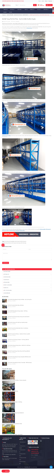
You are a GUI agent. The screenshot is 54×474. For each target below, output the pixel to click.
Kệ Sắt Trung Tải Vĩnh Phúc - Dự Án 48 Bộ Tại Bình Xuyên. (19, 19)
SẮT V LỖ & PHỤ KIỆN (7, 290)
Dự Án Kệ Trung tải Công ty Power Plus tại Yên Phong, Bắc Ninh (19, 351)
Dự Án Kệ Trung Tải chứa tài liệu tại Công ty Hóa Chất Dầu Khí (18, 316)
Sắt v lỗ (8, 230)
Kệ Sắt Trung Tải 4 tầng (6, 135)
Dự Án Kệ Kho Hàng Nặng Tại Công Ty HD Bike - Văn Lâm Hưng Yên (20, 299)
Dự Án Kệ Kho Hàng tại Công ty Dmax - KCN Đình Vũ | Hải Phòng (19, 345)
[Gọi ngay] (3, 245)
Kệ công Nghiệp (11, 241)
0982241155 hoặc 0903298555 (10, 446)
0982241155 (42, 5)
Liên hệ (43, 1)
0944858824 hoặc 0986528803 (10, 454)
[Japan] (53, 11)
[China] (53, 12)
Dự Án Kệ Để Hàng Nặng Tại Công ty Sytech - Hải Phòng (17, 310)
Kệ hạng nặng (22, 230)
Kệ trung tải (48, 229)
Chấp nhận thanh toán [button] (33, 438)
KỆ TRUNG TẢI (6, 274)
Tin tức (39, 1)
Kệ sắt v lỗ (4, 230)
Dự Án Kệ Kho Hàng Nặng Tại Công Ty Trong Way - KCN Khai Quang (20, 362)
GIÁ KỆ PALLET (6, 279)
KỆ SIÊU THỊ (6, 287)
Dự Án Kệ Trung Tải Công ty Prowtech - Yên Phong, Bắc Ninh (18, 339)
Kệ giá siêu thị (12, 230)
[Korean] (53, 10)
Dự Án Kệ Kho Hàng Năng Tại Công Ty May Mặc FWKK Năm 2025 (19, 356)
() (50, 5)
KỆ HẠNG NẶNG (6, 282)
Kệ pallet (17, 230)
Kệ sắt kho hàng (22, 241)
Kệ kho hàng (17, 241)
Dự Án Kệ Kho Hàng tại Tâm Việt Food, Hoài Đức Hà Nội (17, 322)
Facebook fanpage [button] (46, 438)
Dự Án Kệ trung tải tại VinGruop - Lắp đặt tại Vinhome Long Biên (19, 333)
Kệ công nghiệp (43, 229)
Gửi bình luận (5, 262)
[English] (53, 7)
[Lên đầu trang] (52, 471)
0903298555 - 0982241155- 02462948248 (35, 451)
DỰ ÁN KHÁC (5, 296)
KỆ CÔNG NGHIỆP (7, 271)
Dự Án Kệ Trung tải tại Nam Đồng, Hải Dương (16, 305)
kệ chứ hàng (6, 241)
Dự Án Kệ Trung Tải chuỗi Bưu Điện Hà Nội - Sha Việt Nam (18, 328)
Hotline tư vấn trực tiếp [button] (34, 447)
